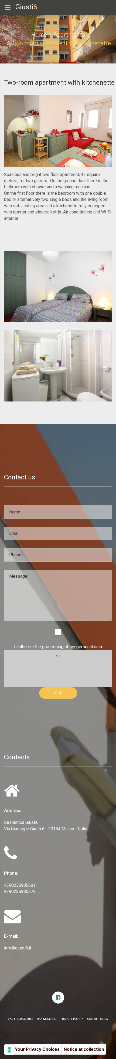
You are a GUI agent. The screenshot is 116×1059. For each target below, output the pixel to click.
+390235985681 (20, 885)
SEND (58, 693)
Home (39, 34)
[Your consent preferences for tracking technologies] (9, 1050)
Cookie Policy (97, 1019)
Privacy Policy (71, 1019)
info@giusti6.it (17, 948)
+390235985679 (20, 891)
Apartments (69, 34)
